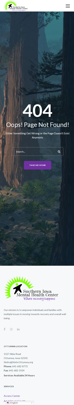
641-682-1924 (16, 370)
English (14, 403)
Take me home (37, 165)
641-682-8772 (20, 366)
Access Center (12, 395)
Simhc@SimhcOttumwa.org (18, 362)
